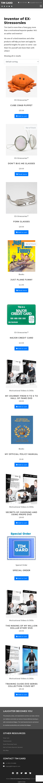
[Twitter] (7, 6)
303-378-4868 (23, 2)
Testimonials (7, 741)
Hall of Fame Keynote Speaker (13, 747)
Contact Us (33, 778)
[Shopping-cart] (12, 6)
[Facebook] (2, 6)
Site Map (6, 750)
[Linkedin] (4, 6)
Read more (22, 174)
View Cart (6, 738)
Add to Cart (22, 578)
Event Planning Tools (10, 744)
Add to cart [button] (22, 116)
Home (8, 778)
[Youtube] (9, 6)
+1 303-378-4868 (10, 763)
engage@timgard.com (36, 2)
